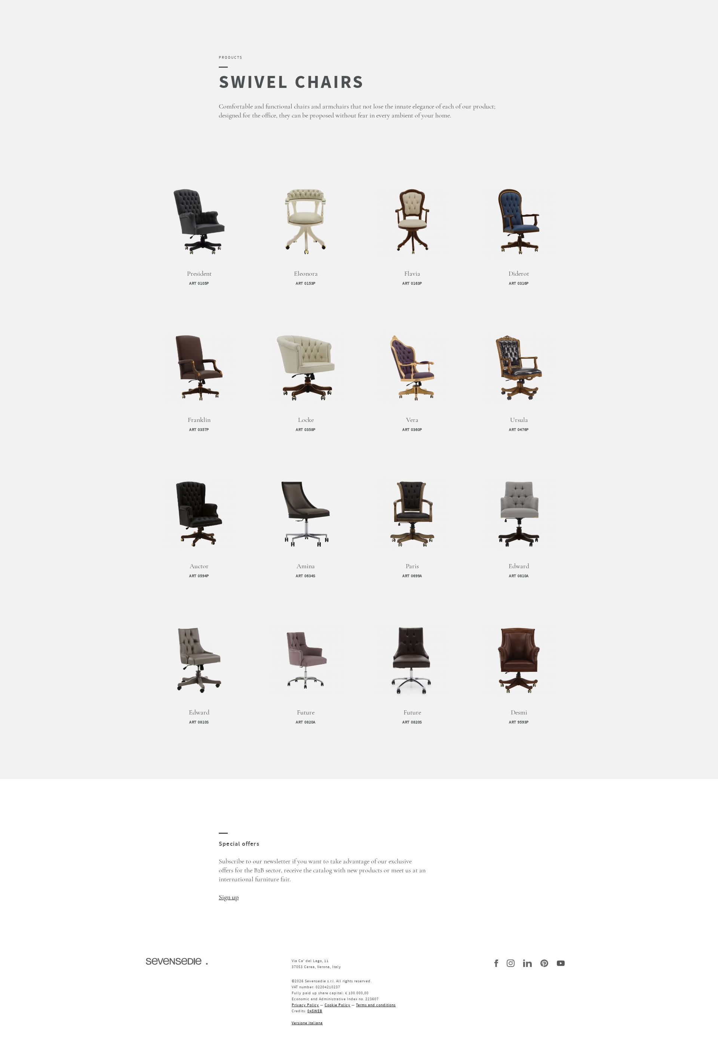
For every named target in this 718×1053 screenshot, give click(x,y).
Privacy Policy (305, 1005)
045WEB (314, 1010)
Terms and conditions (376, 1005)
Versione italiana (307, 1022)
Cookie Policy (337, 1005)
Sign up (229, 897)
